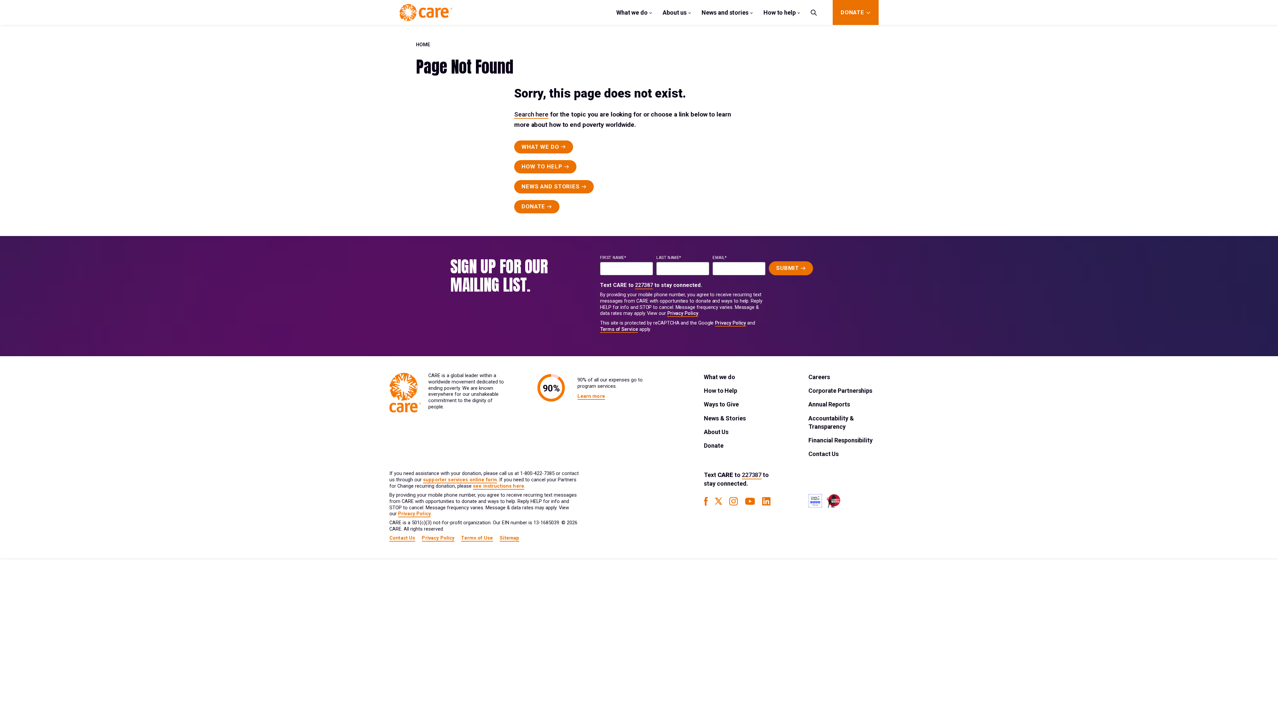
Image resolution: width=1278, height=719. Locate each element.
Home (423, 45)
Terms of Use (477, 538)
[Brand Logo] (425, 12)
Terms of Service (619, 329)
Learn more (591, 396)
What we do (632, 12)
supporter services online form (460, 480)
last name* (668, 257)
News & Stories (725, 418)
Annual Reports (829, 404)
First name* (613, 257)
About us (675, 12)
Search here (531, 114)
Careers (819, 376)
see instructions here (498, 486)
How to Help (720, 390)
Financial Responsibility (840, 440)
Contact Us (823, 453)
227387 (644, 285)
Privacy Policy (682, 313)
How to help (779, 12)
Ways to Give (721, 404)
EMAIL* (720, 257)
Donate (713, 445)
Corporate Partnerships (840, 390)
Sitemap (509, 538)
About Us (716, 431)
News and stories (725, 12)
